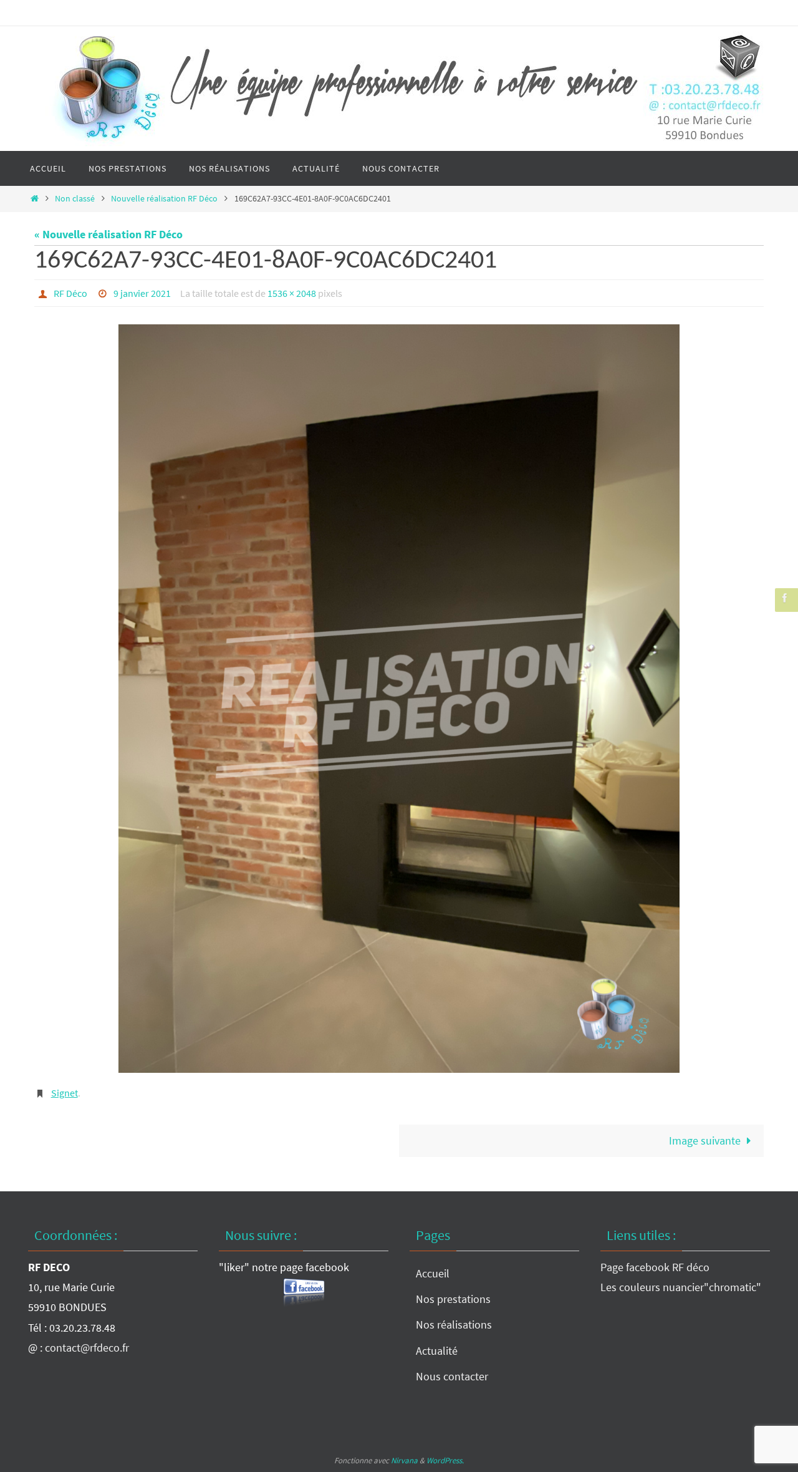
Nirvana (404, 1460)
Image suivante (705, 1140)
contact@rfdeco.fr (87, 1347)
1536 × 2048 (291, 293)
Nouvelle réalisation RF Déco (164, 198)
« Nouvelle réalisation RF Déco (108, 234)
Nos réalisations (454, 1324)
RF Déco (70, 293)
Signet (64, 1093)
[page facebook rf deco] (785, 598)
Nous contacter (452, 1376)
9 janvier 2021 (142, 293)
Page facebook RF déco (654, 1267)
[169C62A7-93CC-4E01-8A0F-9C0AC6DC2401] (399, 698)
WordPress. (445, 1460)
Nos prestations (453, 1299)
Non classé (75, 198)
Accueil (432, 1273)
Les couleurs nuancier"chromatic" (680, 1287)
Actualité (437, 1351)
